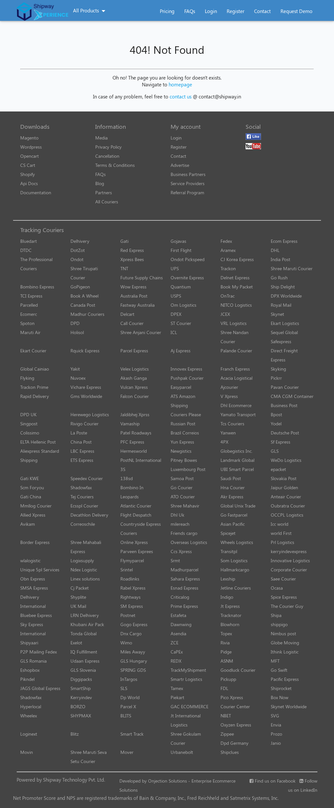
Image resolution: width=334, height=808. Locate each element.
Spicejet (227, 533)
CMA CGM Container (292, 396)
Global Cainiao (34, 369)
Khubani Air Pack (87, 624)
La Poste (78, 433)
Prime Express (184, 606)
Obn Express (32, 579)
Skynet (277, 314)
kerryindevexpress (289, 551)
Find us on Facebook (274, 781)
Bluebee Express (36, 615)
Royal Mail (281, 305)
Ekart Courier (33, 350)
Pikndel (27, 679)
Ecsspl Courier (84, 506)
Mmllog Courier (36, 506)
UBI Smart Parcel (237, 469)
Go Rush (279, 277)
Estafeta (178, 615)
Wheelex (28, 716)
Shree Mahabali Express (85, 546)
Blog (99, 183)
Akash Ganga (133, 378)
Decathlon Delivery (89, 515)
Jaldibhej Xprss (134, 414)
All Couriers (106, 201)
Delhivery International (33, 601)
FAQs (189, 11)
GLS (275, 451)
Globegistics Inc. (236, 451)
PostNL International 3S (140, 464)
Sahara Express (185, 579)
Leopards (129, 496)
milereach (180, 524)
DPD (75, 323)
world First (281, 533)
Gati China (30, 496)
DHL (275, 250)
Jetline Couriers (235, 588)
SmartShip (80, 688)
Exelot (76, 642)
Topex (226, 633)
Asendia (178, 633)
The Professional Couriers (36, 264)
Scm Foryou (32, 487)
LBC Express (82, 451)
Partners (103, 192)
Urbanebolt (182, 752)
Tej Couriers (82, 496)
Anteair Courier (286, 496)
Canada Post (82, 305)
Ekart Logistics (285, 323)
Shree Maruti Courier (291, 268)
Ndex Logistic (83, 569)
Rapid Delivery (34, 396)
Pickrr (276, 378)
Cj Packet (79, 588)
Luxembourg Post (188, 469)
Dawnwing (181, 624)
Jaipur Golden (284, 487)
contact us (180, 96)
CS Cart (27, 165)
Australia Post (133, 296)
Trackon (228, 268)
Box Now (279, 697)
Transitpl (228, 551)
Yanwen (228, 433)
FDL (224, 688)
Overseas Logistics (189, 542)
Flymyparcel (132, 560)
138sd (126, 478)
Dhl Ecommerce (235, 405)
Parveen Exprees (136, 551)
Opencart (29, 156)
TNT (124, 268)
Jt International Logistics (186, 720)
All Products (86, 10)
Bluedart (28, 241)
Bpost (276, 414)
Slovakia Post (283, 478)
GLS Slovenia (83, 670)
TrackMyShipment (188, 670)
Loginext (28, 734)
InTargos (128, 679)
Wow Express (133, 287)
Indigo (226, 597)
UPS (175, 268)
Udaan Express (84, 661)
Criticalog (180, 597)
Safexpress (281, 341)
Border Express (35, 542)
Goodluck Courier (237, 670)
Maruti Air (30, 332)
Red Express (132, 250)
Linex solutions (85, 579)
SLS (123, 688)
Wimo (126, 642)
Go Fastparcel (233, 515)
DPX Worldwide (286, 296)
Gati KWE (29, 478)
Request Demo (296, 11)
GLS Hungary (133, 661)
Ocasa (277, 588)
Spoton (27, 323)
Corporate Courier (289, 569)
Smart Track (132, 734)
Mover (126, 752)
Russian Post (183, 423)
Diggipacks (81, 679)
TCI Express (31, 296)
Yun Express (182, 442)
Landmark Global (237, 460)
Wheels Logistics (236, 542)
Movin (26, 752)
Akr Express (231, 496)
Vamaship (130, 423)
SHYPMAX (80, 716)
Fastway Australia (137, 305)
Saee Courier (283, 579)
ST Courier (181, 323)
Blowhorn (229, 624)
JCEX (225, 314)
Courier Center (235, 706)
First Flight (181, 250)
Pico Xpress (231, 697)
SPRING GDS (133, 670)
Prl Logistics (282, 542)
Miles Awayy (132, 652)
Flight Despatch (135, 515)
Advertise (180, 165)
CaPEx (177, 652)
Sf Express (280, 442)
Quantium (181, 287)
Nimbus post (283, 633)
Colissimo (29, 433)
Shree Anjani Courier (140, 332)
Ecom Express (284, 241)
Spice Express (284, 597)
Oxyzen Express (235, 725)
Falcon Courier (134, 396)
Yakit (75, 369)
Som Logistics (234, 560)
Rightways (130, 597)
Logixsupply (82, 560)
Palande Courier (236, 350)
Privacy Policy (108, 147)
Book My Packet (236, 287)
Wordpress (31, 147)
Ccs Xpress (181, 551)
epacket (278, 469)
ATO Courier (183, 496)
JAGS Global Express (40, 688)
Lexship (227, 579)
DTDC (26, 250)
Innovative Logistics (290, 560)
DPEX (176, 314)
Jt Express (230, 606)
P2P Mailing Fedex (38, 652)
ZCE (174, 642)
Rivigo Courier (84, 423)
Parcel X (128, 706)
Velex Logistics (134, 369)
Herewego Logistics (89, 414)
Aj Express (180, 350)
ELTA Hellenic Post (38, 442)
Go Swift (279, 670)
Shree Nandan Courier (234, 337)
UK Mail (78, 606)
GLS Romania (33, 661)
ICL (174, 332)
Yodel (276, 423)
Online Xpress (134, 542)
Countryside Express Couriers (140, 528)
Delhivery (79, 241)
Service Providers (188, 183)
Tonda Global (83, 633)
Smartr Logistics (186, 679)
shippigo (279, 624)
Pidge (226, 652)
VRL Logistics (233, 323)
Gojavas (178, 241)
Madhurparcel (184, 569)
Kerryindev (81, 697)
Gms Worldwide (86, 396)
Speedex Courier (86, 478)
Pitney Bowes (184, 460)
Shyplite (78, 597)
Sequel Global (284, 332)
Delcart (127, 314)
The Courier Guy (287, 606)
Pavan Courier (285, 387)
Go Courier (181, 487)
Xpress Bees (132, 259)
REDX (176, 661)
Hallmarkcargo (234, 569)
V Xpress (229, 396)
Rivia (225, 642)
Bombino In (132, 487)
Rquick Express (84, 350)
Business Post (284, 405)
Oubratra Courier (288, 506)
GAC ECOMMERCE (189, 706)
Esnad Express (184, 588)
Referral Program (187, 192)
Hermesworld (133, 451)
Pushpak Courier (187, 378)
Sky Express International (33, 629)
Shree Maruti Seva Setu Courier (88, 756)
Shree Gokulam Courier (186, 738)
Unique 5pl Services (39, 569)
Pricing (167, 11)
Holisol (77, 332)
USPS (176, 296)
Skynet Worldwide (289, 706)
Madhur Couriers (87, 314)
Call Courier (132, 323)
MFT (275, 661)
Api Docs (29, 183)
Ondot (77, 259)
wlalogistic (30, 560)
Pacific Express (285, 679)
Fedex (226, 241)
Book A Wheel (84, 296)
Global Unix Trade (237, 506)
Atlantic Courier (135, 506)
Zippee (227, 734)
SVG (275, 716)
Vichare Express (85, 387)
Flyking (27, 378)
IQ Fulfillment (83, 652)
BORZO (77, 706)
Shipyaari (29, 642)
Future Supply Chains (141, 277)
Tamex (177, 688)
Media (101, 138)
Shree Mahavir (185, 506)
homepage (180, 84)
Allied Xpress (32, 515)
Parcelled (29, 305)
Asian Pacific (232, 524)
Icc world (279, 524)
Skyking (278, 369)
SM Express (131, 606)
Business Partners (188, 174)
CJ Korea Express (237, 259)
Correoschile (82, 524)
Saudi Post (230, 478)
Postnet (127, 615)
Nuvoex (77, 378)
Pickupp (228, 679)
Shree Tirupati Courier (84, 273)
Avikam (27, 524)
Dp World (130, 697)
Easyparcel (181, 387)
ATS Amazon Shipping (183, 400)
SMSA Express (34, 588)
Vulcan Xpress (134, 387)
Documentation (35, 192)
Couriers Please (186, 414)
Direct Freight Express (284, 355)
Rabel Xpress (132, 588)
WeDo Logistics (286, 460)
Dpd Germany (234, 743)
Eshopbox (29, 670)
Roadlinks (129, 579)
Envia (276, 725)
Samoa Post (182, 478)
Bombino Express (37, 287)
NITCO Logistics (236, 305)
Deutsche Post (285, 433)
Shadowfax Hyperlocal (30, 702)
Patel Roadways (135, 433)
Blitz (74, 734)
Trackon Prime (34, 387)
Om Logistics (183, 305)
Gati (124, 241)
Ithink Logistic (284, 652)
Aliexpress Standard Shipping (39, 455)
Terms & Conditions (115, 165)
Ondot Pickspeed (188, 259)
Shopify (27, 174)
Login (211, 11)
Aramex (227, 250)
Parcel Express (134, 350)
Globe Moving (285, 642)
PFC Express (132, 442)
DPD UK (28, 414)
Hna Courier (232, 487)
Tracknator (230, 615)
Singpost (29, 423)
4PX (224, 442)
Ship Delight (283, 287)
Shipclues (229, 752)
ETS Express (81, 460)
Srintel (126, 569)
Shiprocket (281, 688)
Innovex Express (186, 369)
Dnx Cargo (131, 633)
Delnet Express (235, 277)
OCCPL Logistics (287, 515)
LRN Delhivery (84, 615)
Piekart (177, 697)
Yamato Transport (238, 414)
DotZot (77, 250)
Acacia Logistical (236, 378)
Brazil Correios (185, 433)
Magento (29, 138)
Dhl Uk (177, 515)
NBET (225, 716)
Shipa (276, 615)
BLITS (125, 716)
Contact (262, 11)
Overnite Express (187, 277)
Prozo (276, 734)
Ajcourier (229, 387)
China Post (81, 442)
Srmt (175, 560)
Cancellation (107, 156)
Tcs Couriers (232, 423)
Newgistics (181, 451)
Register (235, 11)
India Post (280, 259)
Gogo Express (133, 624)
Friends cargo (184, 533)
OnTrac (227, 296)
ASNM (226, 661)
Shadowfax (81, 487)
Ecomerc (28, 314)
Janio (276, 743)
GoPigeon (80, 287)
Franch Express (235, 369)
